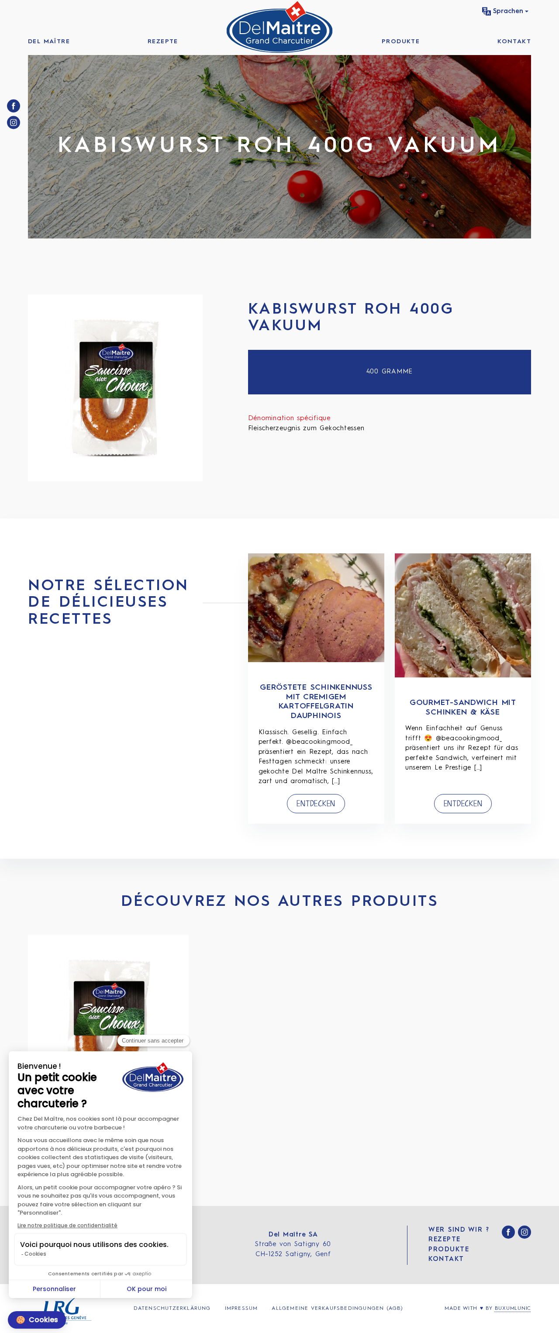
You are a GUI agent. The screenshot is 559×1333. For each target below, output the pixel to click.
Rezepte (163, 41)
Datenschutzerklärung (172, 1308)
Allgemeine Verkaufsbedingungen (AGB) (337, 1308)
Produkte (401, 41)
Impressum (241, 1308)
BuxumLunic (513, 1308)
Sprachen (508, 11)
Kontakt (514, 41)
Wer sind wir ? (458, 1230)
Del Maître (49, 41)
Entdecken (316, 804)
